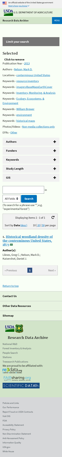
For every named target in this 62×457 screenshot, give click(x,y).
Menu (57, 20)
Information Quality (12, 442)
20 (38, 225)
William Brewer (25, 109)
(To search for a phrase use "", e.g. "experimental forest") (23, 207)
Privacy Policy (9, 429)
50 (43, 225)
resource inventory (27, 81)
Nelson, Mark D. (23, 69)
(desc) (23, 225)
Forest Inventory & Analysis (17, 348)
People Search (10, 352)
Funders (11, 151)
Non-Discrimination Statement (17, 433)
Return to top (11, 286)
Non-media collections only (38, 126)
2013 (27, 63)
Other (13, 132)
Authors (11, 142)
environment (24, 115)
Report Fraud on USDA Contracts (18, 411)
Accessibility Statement (13, 424)
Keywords (12, 159)
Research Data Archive (16, 20)
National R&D (10, 344)
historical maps (25, 121)
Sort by (16, 225)
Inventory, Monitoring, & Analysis (35, 93)
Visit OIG (6, 416)
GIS (8, 177)
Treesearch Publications (15, 361)
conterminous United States (33, 75)
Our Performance (11, 407)
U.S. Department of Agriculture (33, 12)
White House (8, 451)
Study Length (15, 168)
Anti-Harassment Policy (13, 438)
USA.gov (6, 447)
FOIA (5, 420)
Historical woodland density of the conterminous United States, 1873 (28, 240)
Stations (7, 357)
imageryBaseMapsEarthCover (34, 87)
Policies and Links (11, 403)
